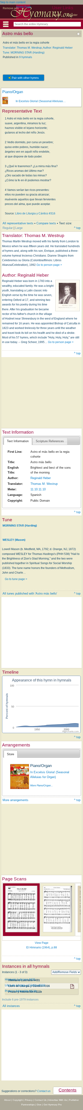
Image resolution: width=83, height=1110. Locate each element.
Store (10, 754)
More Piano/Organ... (41, 785)
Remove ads (11, 8)
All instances (11, 1006)
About (7, 1100)
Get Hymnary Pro (53, 1104)
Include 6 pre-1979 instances (20, 999)
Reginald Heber (40, 478)
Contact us (43, 1091)
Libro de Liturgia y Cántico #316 (35, 213)
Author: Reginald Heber (58, 47)
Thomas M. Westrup (44, 483)
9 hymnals (25, 57)
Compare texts (46, 223)
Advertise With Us (57, 1100)
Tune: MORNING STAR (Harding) (23, 52)
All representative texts (18, 223)
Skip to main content (12, 2)
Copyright (18, 1100)
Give (39, 1104)
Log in (57, 15)
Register (72, 15)
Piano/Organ (12, 92)
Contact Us (40, 1100)
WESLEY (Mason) (14, 539)
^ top (77, 228)
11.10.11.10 (38, 489)
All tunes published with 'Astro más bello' (30, 593)
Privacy (29, 1100)
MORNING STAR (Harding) (20, 525)
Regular (8, 228)
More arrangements (15, 800)
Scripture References (50, 441)
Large (19, 228)
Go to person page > (49, 264)
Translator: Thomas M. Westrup (22, 47)
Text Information (18, 441)
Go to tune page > (16, 579)
